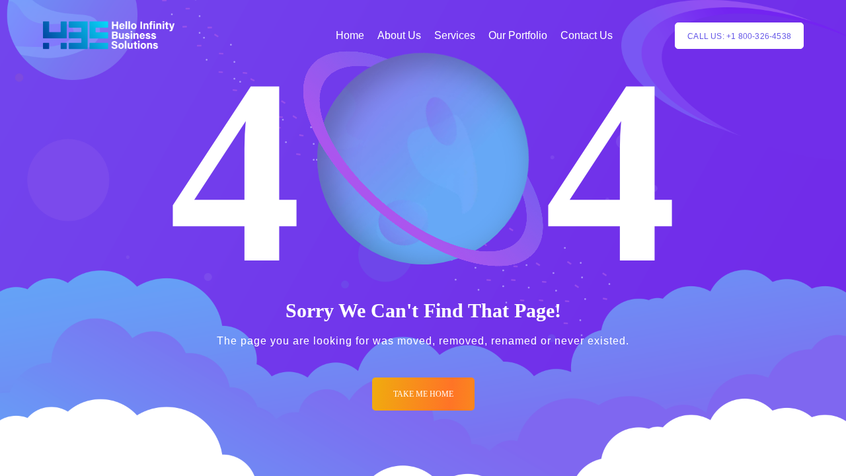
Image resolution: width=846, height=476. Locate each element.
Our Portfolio (517, 35)
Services (454, 35)
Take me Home (423, 394)
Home (350, 35)
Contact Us (586, 35)
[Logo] (108, 36)
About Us (399, 35)
